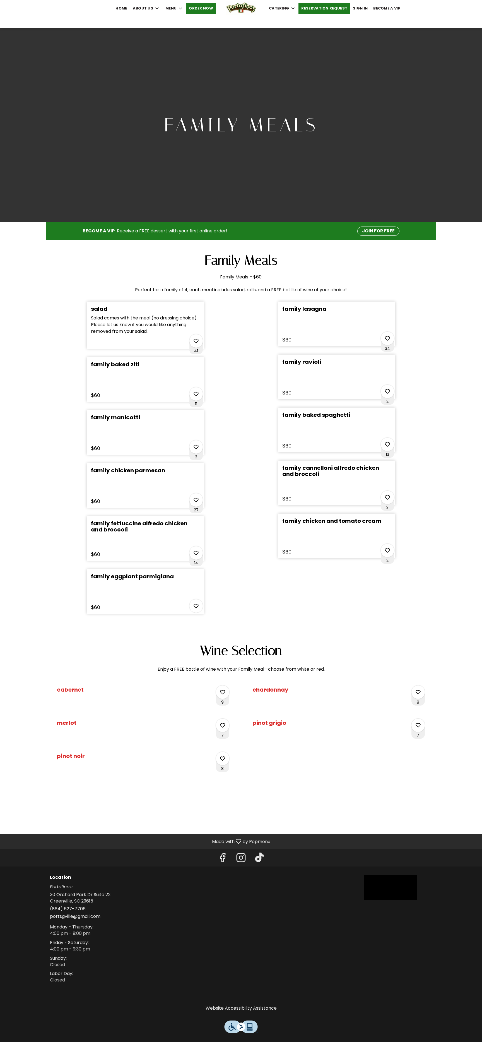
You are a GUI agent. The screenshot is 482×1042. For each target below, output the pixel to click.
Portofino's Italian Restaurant (390, 887)
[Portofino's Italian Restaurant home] (241, 8)
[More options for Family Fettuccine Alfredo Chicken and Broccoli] (196, 553)
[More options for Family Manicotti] (196, 447)
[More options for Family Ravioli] (387, 391)
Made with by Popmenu (137, 841)
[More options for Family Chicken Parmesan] (196, 500)
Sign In (360, 8)
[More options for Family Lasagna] (387, 338)
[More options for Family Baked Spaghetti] (387, 444)
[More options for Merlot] (222, 725)
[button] (146, 8)
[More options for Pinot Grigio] (418, 725)
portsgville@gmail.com (75, 916)
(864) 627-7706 (68, 909)
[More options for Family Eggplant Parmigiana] (196, 606)
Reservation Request (324, 8)
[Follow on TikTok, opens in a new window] (259, 859)
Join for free (378, 231)
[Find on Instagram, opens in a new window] (241, 859)
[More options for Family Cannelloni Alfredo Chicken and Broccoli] (387, 497)
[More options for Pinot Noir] (222, 758)
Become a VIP (387, 8)
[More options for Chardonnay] (418, 692)
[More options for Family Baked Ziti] (196, 394)
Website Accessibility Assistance (241, 1008)
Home (121, 8)
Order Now (201, 8)
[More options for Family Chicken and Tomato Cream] (387, 550)
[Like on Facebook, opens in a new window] (223, 859)
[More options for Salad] (196, 341)
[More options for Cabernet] (222, 692)
